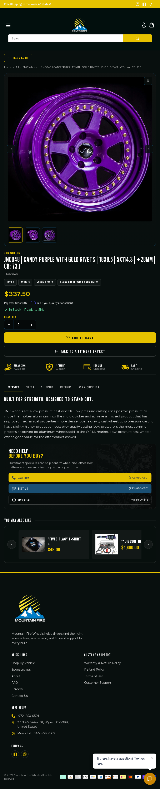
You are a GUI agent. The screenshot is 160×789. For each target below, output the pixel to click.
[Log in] (143, 25)
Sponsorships (21, 669)
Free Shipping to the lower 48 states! (27, 4)
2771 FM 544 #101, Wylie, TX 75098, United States (43, 724)
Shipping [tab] (47, 387)
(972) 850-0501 (28, 716)
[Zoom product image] (148, 81)
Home (7, 67)
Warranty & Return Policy (102, 663)
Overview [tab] (14, 387)
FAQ (14, 683)
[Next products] (148, 544)
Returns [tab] (66, 387)
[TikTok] (150, 4)
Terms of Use (93, 676)
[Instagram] (137, 4)
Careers (16, 689)
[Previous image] (11, 149)
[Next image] (149, 149)
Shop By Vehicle (23, 663)
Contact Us (19, 696)
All (17, 67)
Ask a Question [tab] (89, 387)
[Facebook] (144, 4)
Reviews (12, 273)
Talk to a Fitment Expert (82, 351)
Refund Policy (94, 669)
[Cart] (151, 25)
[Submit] (137, 38)
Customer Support (97, 683)
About (15, 676)
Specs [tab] (30, 387)
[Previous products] (11, 544)
